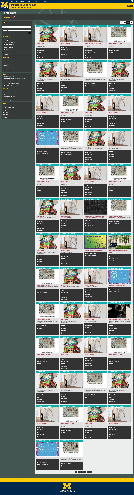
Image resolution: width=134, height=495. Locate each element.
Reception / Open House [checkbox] (9, 47)
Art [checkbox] (5, 63)
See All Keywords (8, 70)
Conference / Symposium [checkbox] (9, 44)
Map (40, 1)
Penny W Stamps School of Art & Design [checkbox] (12, 79)
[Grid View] (128, 22)
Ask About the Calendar (126, 480)
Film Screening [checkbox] (7, 49)
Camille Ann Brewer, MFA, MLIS (115, 43)
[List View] (121, 22)
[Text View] (124, 22)
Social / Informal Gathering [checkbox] (9, 42)
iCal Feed (6, 112)
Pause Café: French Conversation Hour (45, 147)
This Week (21, 1)
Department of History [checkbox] (8, 81)
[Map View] (131, 22)
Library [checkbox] (6, 65)
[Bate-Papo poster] (95, 242)
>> (91, 472)
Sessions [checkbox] (6, 61)
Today (15, 1)
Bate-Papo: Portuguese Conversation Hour (93, 250)
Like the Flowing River (65, 43)
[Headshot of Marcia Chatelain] (95, 207)
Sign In (130, 5)
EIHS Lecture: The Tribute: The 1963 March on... (94, 216)
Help (6, 480)
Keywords (9, 17)
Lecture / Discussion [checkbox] (8, 40)
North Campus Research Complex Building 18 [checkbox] (13, 92)
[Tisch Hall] (119, 242)
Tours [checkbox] (5, 51)
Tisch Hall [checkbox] (6, 94)
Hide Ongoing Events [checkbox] (7, 105)
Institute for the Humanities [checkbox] (9, 76)
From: (4, 25)
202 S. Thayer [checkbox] (7, 91)
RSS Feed (6, 110)
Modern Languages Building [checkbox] (9, 96)
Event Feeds (18, 480)
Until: (4, 29)
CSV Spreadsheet (7, 115)
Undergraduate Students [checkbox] (9, 67)
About (3, 480)
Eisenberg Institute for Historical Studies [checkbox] (11, 83)
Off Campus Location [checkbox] (8, 98)
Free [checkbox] (5, 60)
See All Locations (8, 100)
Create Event (46, 1)
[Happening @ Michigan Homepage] (4, 9)
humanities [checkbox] (6, 68)
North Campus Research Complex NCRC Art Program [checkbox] (14, 78)
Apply (29, 32)
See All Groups (8, 85)
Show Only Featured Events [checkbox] (9, 107)
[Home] (12, 1)
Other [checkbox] (5, 52)
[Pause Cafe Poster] (47, 138)
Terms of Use (11, 480)
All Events (35, 1)
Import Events (25, 480)
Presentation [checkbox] (6, 54)
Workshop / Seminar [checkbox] (8, 45)
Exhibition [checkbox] (6, 39)
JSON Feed (6, 114)
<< (76, 472)
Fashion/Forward (40, 43)
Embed (5, 117)
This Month (28, 1)
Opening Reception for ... (93, 43)
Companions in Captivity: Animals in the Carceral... (119, 319)
